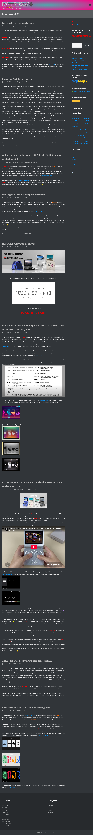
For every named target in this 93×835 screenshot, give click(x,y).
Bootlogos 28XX (38, 211)
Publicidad (74, 159)
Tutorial (74, 162)
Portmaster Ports (43, 227)
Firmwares (26, 44)
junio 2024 (5, 808)
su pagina (5, 346)
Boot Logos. (12, 787)
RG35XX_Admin (19, 26)
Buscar (74, 41)
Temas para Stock (44, 400)
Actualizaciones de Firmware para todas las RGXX (27, 660)
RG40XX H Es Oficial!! (78, 60)
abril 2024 (5, 812)
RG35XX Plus (44, 832)
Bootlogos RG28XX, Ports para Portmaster (24, 194)
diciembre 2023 (6, 821)
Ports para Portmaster (23, 180)
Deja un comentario (31, 26)
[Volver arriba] (7, 5)
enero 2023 (5, 826)
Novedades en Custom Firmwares (19, 23)
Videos (73, 164)
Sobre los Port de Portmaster (17, 78)
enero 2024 (5, 819)
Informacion (75, 155)
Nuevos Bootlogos (77, 63)
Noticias (74, 157)
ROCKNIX (52, 64)
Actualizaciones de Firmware (80, 69)
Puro (54, 832)
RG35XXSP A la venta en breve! (18, 243)
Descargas (74, 152)
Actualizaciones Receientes (79, 58)
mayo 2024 (5, 810)
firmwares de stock (27, 679)
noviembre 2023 (6, 823)
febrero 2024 (6, 817)
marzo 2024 (5, 814)
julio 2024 (5, 805)
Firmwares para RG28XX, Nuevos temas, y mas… (27, 707)
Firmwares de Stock (46, 175)
